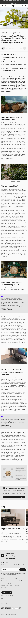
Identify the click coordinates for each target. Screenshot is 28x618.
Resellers (17, 585)
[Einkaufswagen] (26, 6)
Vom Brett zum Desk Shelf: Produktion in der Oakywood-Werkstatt (15, 69)
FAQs (2, 578)
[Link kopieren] (25, 48)
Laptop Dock (21, 385)
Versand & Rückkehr (6, 580)
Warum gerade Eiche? (9, 61)
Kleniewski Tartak (7, 132)
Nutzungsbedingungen (20, 573)
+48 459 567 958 (7, 592)
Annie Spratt (13, 181)
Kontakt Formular (5, 597)
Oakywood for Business (20, 580)
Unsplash (18, 181)
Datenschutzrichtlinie (11, 574)
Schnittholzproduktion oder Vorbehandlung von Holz (14, 65)
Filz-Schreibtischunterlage (17, 244)
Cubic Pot (6, 389)
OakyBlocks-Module (7, 246)
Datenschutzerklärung (6, 585)
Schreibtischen (12, 383)
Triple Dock (13, 385)
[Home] (14, 6)
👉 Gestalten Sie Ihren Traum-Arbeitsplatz (14, 497)
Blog (16, 578)
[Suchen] (5, 6)
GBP (2, 603)
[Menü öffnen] (2, 6)
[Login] (23, 6)
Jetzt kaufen (14, 3)
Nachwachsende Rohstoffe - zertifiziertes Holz (14, 58)
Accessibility (4, 587)
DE (6, 603)
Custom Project (18, 583)
